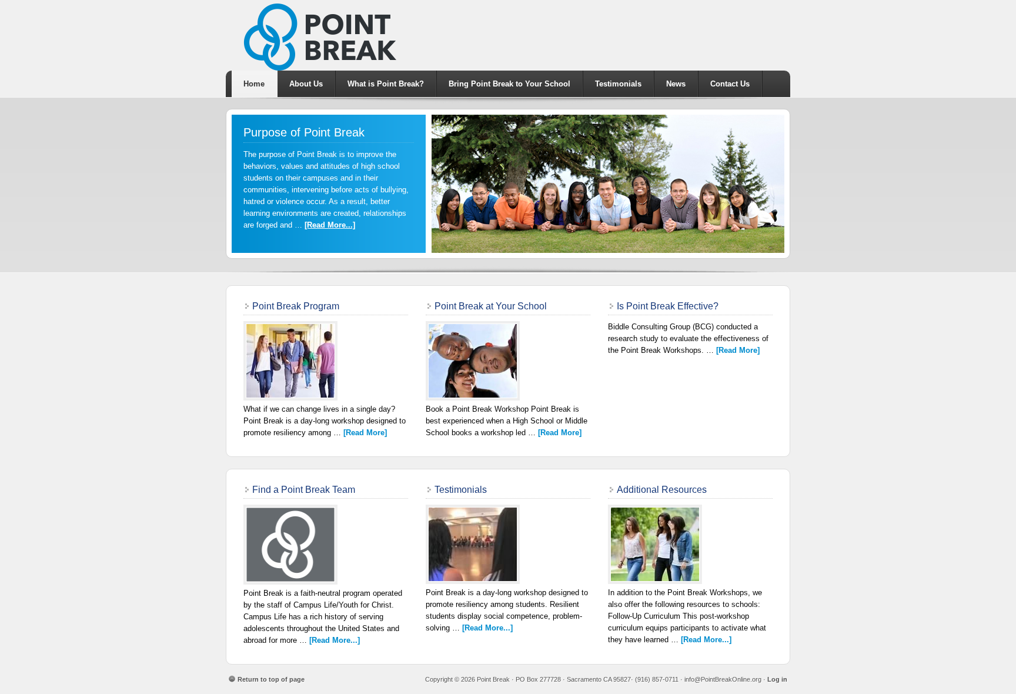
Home (254, 83)
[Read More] (365, 432)
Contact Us (730, 83)
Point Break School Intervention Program (508, 35)
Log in (777, 679)
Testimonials (618, 83)
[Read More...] (330, 225)
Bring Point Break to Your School (509, 83)
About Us (306, 83)
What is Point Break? (385, 83)
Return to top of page (271, 679)
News (676, 83)
